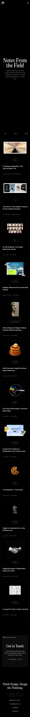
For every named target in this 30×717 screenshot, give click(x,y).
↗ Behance (15, 711)
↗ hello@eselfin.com (15, 704)
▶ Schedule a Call (15, 659)
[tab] (5, 133)
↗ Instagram (15, 707)
